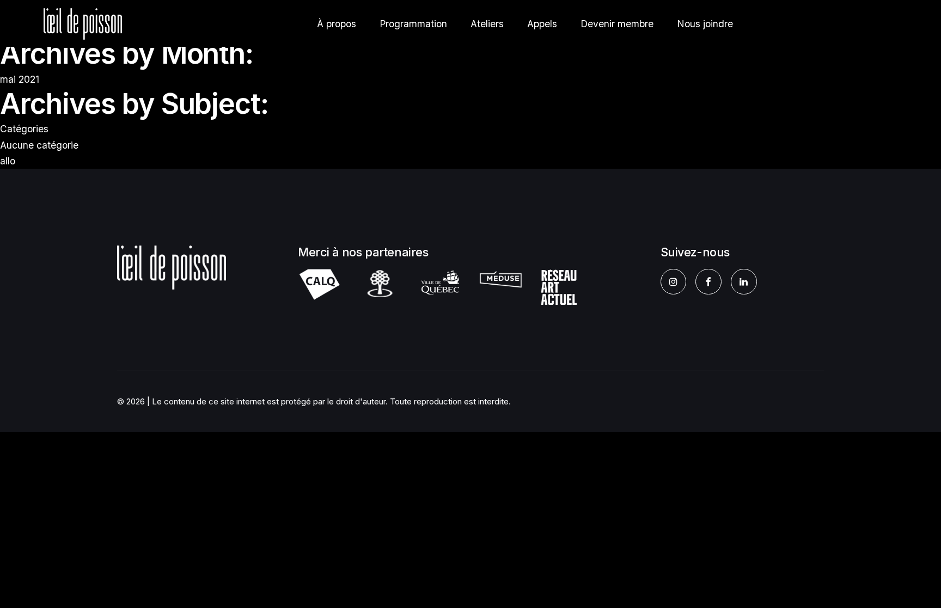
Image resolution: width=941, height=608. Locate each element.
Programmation (413, 23)
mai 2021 (19, 79)
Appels (542, 23)
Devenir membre (617, 23)
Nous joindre (705, 23)
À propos (336, 23)
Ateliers (487, 23)
